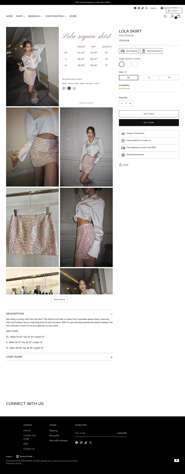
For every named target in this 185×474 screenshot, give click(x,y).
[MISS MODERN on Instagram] (139, 8)
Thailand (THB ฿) (26, 456)
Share (126, 165)
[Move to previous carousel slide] (169, 386)
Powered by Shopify (13, 463)
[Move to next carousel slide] (176, 385)
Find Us (27, 430)
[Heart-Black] (135, 64)
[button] (174, 10)
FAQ (25, 443)
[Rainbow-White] (121, 64)
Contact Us (29, 449)
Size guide (54, 435)
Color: (129, 58)
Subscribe (122, 433)
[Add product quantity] (130, 103)
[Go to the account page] (171, 16)
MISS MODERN (126, 35)
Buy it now (149, 123)
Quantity (123, 97)
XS (128, 77)
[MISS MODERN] (14, 9)
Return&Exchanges (58, 440)
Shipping (53, 430)
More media (59, 300)
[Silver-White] (128, 64)
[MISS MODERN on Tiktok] (142, 8)
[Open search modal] (165, 16)
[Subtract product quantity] (121, 103)
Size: (123, 72)
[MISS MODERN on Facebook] (135, 8)
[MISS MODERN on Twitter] (146, 8)
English (153, 8)
